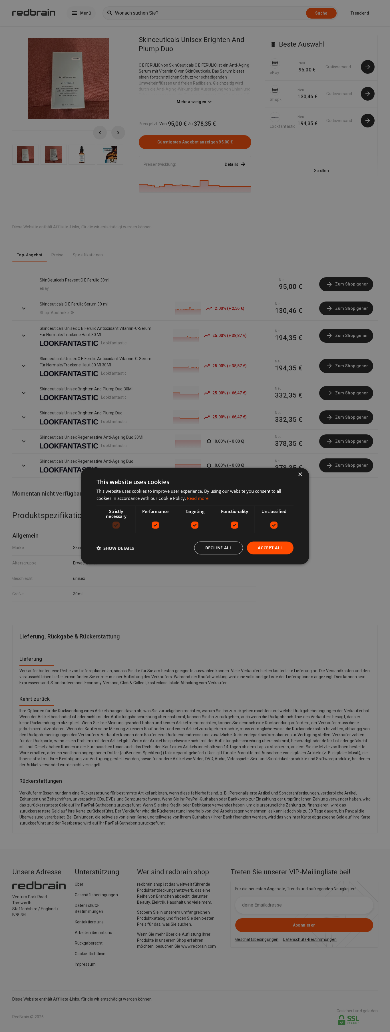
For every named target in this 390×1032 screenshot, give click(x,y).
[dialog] (195, 516)
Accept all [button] (270, 547)
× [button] (300, 474)
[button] (115, 547)
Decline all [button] (218, 547)
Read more (197, 498)
